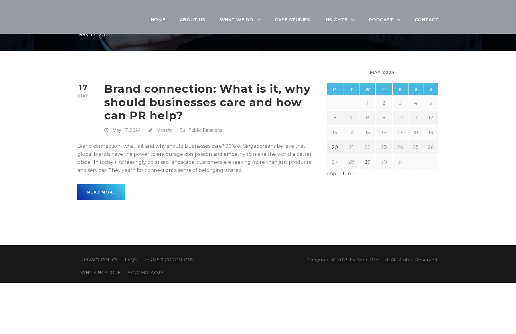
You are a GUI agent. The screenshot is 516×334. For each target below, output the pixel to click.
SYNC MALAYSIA (145, 272)
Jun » (348, 173)
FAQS (131, 260)
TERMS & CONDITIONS (169, 260)
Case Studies (292, 19)
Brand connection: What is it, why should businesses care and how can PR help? (207, 102)
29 (368, 162)
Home (158, 19)
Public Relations (205, 130)
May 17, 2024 (126, 130)
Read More (101, 192)
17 (400, 132)
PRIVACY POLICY (99, 260)
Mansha (164, 130)
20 (335, 147)
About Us (192, 19)
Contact (427, 19)
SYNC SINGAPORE (100, 272)
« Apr (332, 173)
